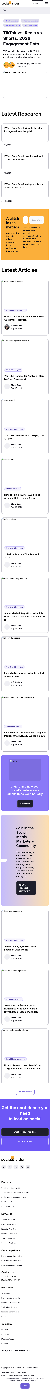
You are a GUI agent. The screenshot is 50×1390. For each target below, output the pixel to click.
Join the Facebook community (24, 888)
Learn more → (35, 1380)
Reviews (4, 1344)
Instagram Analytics (9, 1224)
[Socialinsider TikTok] (3, 1167)
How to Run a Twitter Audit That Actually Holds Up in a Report (22, 496)
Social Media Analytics (10, 1188)
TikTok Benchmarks (9, 1307)
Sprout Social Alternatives (11, 1261)
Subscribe (37, 220)
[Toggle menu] (47, 3)
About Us (5, 1334)
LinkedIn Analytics (8, 1229)
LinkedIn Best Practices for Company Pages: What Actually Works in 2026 (25, 734)
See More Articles (25, 1092)
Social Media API (8, 1202)
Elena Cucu (35, 63)
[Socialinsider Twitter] (22, 1167)
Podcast (4, 1316)
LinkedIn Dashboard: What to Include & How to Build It (24, 675)
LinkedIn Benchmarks (10, 1312)
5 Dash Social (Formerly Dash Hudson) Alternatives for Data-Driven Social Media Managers (21, 1008)
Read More (25, 803)
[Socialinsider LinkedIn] (28, 1167)
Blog (4, 10)
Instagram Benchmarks (10, 1298)
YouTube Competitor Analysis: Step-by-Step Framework (24, 378)
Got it (25, 1386)
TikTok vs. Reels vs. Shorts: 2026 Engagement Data (23, 38)
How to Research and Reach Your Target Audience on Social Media (23, 1067)
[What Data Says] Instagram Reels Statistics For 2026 (23, 186)
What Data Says (7, 1293)
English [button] (36, 3)
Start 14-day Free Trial (25, 1132)
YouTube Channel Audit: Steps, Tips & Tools (24, 437)
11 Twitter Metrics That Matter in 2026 (22, 556)
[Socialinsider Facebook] (9, 1167)
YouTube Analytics (9, 1243)
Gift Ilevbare (16, 682)
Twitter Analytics (8, 1238)
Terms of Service (7, 1372)
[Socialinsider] (10, 3)
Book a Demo (25, 1141)
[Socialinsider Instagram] (15, 1167)
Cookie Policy (29, 1375)
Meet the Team (7, 1339)
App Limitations (7, 1206)
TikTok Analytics (8, 1220)
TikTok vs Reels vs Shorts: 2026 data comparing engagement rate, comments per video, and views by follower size (23, 54)
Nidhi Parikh (16, 325)
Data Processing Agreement (11, 1375)
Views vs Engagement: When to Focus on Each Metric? (22, 948)
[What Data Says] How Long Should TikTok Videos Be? (24, 158)
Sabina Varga (23, 63)
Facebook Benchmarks (10, 1303)
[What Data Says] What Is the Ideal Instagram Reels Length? (23, 130)
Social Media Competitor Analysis (15, 1192)
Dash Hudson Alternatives (12, 1256)
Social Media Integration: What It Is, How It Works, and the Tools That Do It (24, 616)
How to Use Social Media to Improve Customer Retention (24, 318)
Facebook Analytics (9, 1234)
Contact (4, 1330)
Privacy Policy (21, 1372)
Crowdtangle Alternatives (11, 1265)
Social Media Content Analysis (13, 1197)
